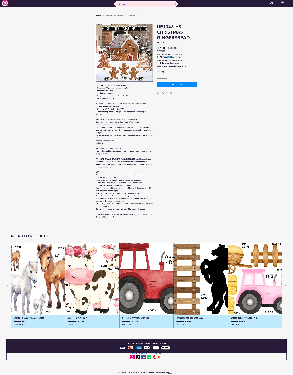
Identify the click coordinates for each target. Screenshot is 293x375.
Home (98, 16)
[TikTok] (138, 357)
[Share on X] (171, 93)
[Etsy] (160, 357)
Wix (170, 373)
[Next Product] (285, 285)
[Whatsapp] (149, 357)
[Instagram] (132, 357)
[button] (282, 3)
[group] (146, 285)
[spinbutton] (162, 76)
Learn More (175, 57)
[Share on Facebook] (158, 93)
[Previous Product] (7, 285)
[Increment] (165, 76)
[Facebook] (143, 357)
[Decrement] (158, 76)
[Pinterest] (155, 357)
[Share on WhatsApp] (167, 93)
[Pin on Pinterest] (162, 93)
